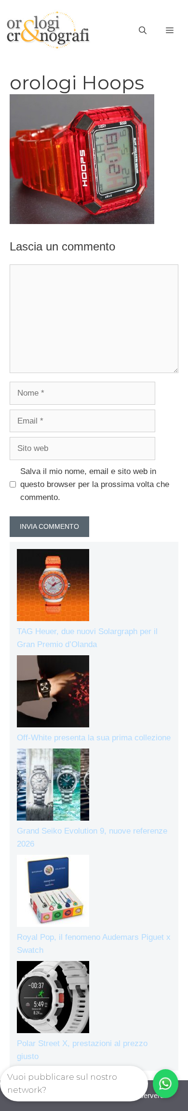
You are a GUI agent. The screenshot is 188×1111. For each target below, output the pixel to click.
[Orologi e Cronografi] (48, 30)
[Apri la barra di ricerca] (142, 31)
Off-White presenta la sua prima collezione (94, 737)
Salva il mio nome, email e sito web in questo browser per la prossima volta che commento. (94, 484)
